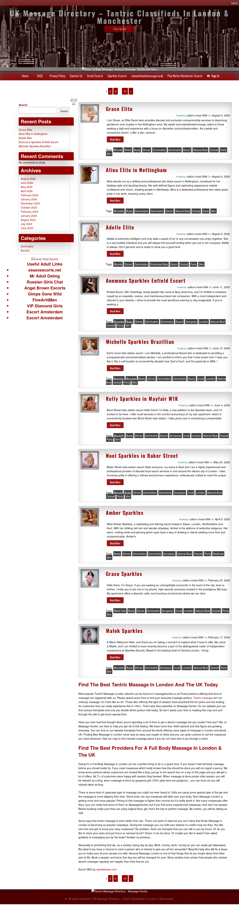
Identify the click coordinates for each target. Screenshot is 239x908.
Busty (137, 150)
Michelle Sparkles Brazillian (140, 341)
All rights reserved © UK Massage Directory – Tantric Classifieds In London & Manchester (121, 899)
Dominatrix (174, 150)
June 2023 (27, 228)
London (203, 321)
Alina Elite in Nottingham (136, 170)
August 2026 (28, 179)
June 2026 (27, 183)
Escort (187, 150)
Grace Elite (119, 108)
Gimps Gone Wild (45, 294)
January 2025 (29, 216)
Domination (159, 150)
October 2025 (29, 207)
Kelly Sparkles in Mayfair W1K (142, 398)
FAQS (40, 76)
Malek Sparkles (124, 630)
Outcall (214, 150)
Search (23, 105)
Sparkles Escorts (117, 76)
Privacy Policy (57, 76)
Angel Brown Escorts (44, 288)
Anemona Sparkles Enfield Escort (146, 280)
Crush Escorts (95, 76)
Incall (201, 378)
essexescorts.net (44, 270)
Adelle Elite (120, 227)
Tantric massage (203, 698)
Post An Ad (119, 29)
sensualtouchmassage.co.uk (147, 76)
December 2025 (30, 203)
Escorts (25, 250)
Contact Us (76, 76)
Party (223, 150)
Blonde (118, 150)
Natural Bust (200, 150)
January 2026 (29, 199)
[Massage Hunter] (119, 891)
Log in (234, 3)
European (191, 321)
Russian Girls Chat (45, 282)
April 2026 (27, 191)
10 (124, 91)
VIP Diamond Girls (45, 306)
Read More (115, 139)
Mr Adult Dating (45, 276)
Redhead (218, 554)
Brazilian (119, 378)
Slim (109, 153)
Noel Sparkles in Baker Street (142, 455)
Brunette (119, 211)
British (128, 150)
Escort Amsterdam (45, 312)
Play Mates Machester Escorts (184, 76)
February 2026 (29, 195)
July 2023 (26, 224)
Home (25, 76)
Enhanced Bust (159, 264)
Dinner (146, 150)
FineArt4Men (44, 300)
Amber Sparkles (125, 512)
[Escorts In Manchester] (44, 259)
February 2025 (29, 211)
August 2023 (28, 220)
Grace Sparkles (124, 573)
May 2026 (26, 187)
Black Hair (120, 611)
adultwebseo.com (106, 869)
